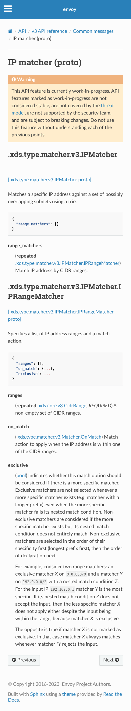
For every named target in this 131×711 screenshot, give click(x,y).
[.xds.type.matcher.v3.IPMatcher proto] (49, 179)
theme (69, 694)
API (22, 31)
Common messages (93, 31)
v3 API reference (49, 31)
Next (109, 660)
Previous (26, 660)
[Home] (10, 31)
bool (21, 475)
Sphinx (37, 694)
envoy (69, 9)
